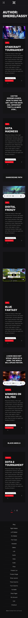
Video (14, 559)
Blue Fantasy (11, 308)
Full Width (14, 589)
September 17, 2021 (10, 78)
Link (14, 551)
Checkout (14, 605)
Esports (8, 389)
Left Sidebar (14, 532)
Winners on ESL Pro (13, 395)
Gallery (14, 547)
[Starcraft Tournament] (14, 32)
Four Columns (14, 586)
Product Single (14, 574)
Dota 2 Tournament (14, 463)
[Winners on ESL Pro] (14, 378)
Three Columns (14, 582)
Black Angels (14, 443)
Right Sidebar (14, 528)
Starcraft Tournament (14, 48)
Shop (14, 566)
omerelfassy (10, 80)
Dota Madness (11, 130)
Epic (7, 42)
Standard (14, 543)
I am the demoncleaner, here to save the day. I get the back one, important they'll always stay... (14, 103)
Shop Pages (14, 593)
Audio (14, 562)
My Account (14, 597)
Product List (14, 570)
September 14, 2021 (10, 159)
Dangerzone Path (14, 177)
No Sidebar (14, 536)
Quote (14, 555)
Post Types (14, 540)
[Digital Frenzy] (14, 192)
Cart (14, 601)
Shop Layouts (14, 578)
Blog (14, 524)
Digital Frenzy (10, 208)
